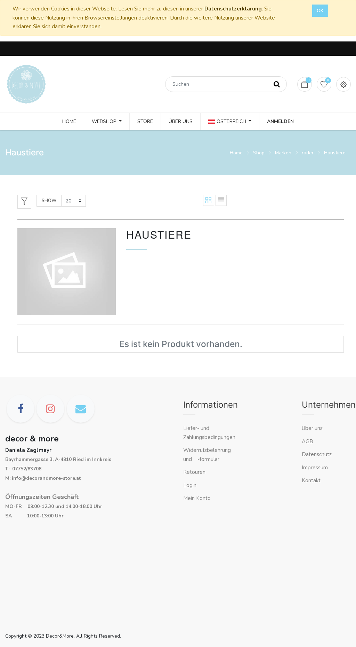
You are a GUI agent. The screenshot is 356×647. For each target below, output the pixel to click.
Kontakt (312, 480)
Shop (259, 152)
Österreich (231, 121)
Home (236, 152)
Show (49, 201)
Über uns (312, 428)
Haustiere (335, 152)
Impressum (315, 467)
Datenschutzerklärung (233, 8)
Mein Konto (197, 498)
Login (189, 485)
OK (320, 10)
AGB (307, 441)
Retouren (194, 472)
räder (308, 152)
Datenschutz (317, 454)
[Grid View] (208, 200)
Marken (283, 152)
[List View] (221, 200)
